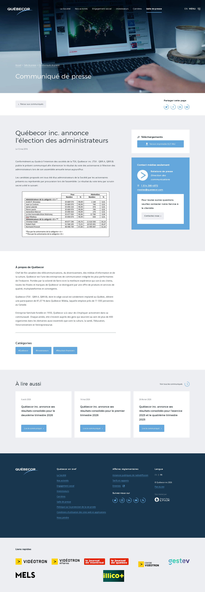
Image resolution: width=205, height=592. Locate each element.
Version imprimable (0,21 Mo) (162, 144)
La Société (61, 475)
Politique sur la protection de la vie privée (76, 507)
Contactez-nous (151, 216)
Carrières (61, 496)
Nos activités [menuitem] (81, 9)
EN (186, 9)
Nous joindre (63, 517)
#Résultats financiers (65, 350)
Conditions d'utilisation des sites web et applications (81, 512)
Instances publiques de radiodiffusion (130, 475)
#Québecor (23, 350)
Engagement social (65, 485)
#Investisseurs (42, 350)
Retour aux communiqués (31, 104)
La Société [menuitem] (65, 9)
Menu (192, 9)
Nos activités (63, 480)
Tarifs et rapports (121, 480)
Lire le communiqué (33, 428)
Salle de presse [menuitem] (154, 9)
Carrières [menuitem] (137, 9)
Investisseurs (63, 491)
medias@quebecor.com (150, 190)
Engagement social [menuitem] (102, 9)
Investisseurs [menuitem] (122, 9)
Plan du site (159, 486)
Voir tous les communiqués (171, 384)
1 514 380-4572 (149, 186)
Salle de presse (64, 501)
